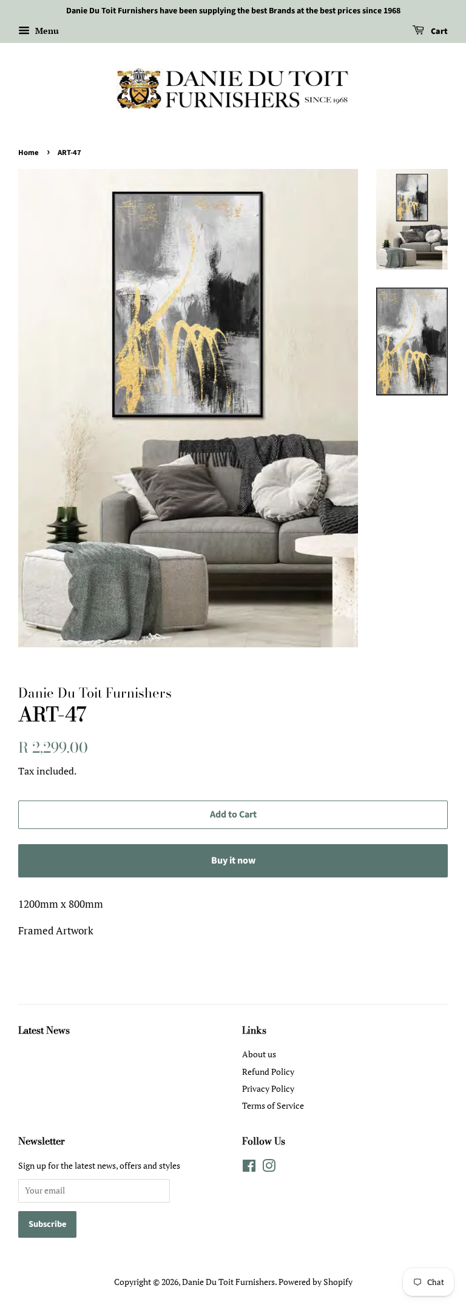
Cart (438, 31)
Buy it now (233, 860)
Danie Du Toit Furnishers (228, 1281)
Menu (46, 30)
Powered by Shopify (316, 1281)
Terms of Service (273, 1105)
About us (259, 1054)
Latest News (44, 1030)
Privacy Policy (268, 1088)
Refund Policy (268, 1071)
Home (28, 152)
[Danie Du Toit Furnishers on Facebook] (249, 1168)
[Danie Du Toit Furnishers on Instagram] (268, 1168)
